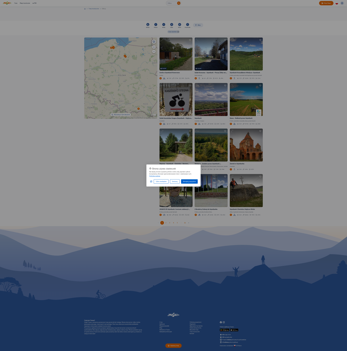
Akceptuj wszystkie (189, 181)
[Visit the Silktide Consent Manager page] (151, 181)
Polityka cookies (154, 176)
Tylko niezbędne (161, 181)
